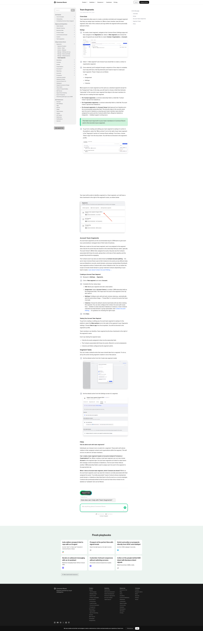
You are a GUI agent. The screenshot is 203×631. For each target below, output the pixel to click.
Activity (58, 64)
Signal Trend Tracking (62, 92)
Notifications (60, 119)
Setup (134, 16)
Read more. (120, 628)
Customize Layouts (61, 77)
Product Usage (60, 32)
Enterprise (91, 618)
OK (137, 628)
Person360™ (92, 599)
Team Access (60, 111)
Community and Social (62, 34)
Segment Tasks (137, 21)
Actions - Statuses (61, 50)
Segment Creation (61, 46)
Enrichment (93, 601)
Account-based (108, 597)
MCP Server (59, 91)
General (58, 121)
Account (59, 101)
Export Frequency (61, 94)
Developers (122, 609)
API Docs (122, 611)
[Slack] (60, 622)
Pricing (115, 2)
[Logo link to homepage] (69, 588)
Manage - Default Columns (63, 55)
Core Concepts (60, 16)
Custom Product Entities (62, 89)
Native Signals (60, 26)
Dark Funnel (93, 595)
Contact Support (104, 516)
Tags (58, 105)
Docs (121, 593)
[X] (63, 622)
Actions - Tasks (61, 48)
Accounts (59, 73)
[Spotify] (66, 622)
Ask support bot (59, 128)
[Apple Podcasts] (69, 622)
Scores (58, 107)
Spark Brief (92, 611)
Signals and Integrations (61, 24)
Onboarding (59, 19)
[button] (70, 574)
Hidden (58, 113)
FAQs (134, 24)
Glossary (122, 607)
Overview (135, 13)
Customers (109, 2)
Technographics (60, 39)
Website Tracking (61, 28)
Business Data (60, 30)
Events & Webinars (124, 597)
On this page (136, 11)
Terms (136, 599)
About (136, 593)
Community (123, 605)
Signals (91, 590)
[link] (60, 2)
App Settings (60, 103)
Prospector (59, 75)
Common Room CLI (61, 81)
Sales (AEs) (107, 590)
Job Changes (93, 592)
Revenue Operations (109, 595)
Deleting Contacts (61, 79)
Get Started (58, 14)
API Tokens (59, 115)
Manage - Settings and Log (63, 52)
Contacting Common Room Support (65, 21)
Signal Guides (123, 603)
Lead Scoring (93, 603)
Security (137, 595)
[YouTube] (58, 622)
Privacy (137, 597)
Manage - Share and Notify (63, 54)
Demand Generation (109, 592)
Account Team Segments (139, 18)
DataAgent (59, 83)
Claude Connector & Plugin (63, 85)
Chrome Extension (94, 605)
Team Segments (61, 57)
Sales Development (109, 593)
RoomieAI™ (92, 609)
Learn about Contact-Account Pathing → (100, 270)
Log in (136, 2)
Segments (59, 44)
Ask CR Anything (94, 612)
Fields (58, 109)
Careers (137, 590)
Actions (91, 614)
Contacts (59, 62)
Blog (121, 592)
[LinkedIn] (55, 622)
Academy (122, 595)
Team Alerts (59, 87)
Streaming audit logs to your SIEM (65, 96)
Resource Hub (123, 590)
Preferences (130, 628)
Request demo (144, 2)
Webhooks (59, 117)
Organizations (60, 66)
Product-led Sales (94, 597)
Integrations (92, 620)
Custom (58, 37)
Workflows (59, 60)
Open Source (107, 599)
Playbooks (122, 599)
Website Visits (93, 593)
